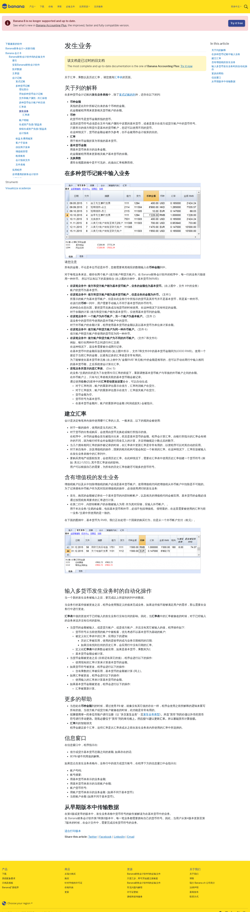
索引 (14, 60)
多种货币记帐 (23, 85)
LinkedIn (119, 837)
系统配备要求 (8, 878)
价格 (50, 6)
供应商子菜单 (23, 147)
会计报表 (24, 133)
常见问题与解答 (135, 887)
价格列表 (69, 887)
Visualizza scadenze (18, 188)
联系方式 (194, 896)
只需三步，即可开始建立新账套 (142, 878)
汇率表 (118, 77)
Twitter (92, 837)
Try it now (186, 66)
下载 (42, 6)
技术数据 (17, 69)
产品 (31, 6)
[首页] (13, 6)
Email (130, 837)
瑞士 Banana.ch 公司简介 (202, 882)
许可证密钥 (132, 892)
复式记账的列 (127, 94)
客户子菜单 (22, 142)
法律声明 (194, 887)
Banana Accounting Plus (51, 25)
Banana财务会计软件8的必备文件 (27, 56)
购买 (67, 878)
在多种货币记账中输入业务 (226, 54)
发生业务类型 (151, 714)
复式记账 (20, 81)
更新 (67, 892)
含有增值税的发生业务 (223, 62)
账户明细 (24, 120)
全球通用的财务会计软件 (25, 174)
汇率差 (26, 114)
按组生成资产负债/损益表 (33, 128)
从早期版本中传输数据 (223, 81)
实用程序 (17, 169)
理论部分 (24, 89)
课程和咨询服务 (135, 896)
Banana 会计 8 (13, 53)
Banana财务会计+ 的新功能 (20, 48)
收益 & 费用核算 (24, 138)
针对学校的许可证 (73, 882)
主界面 (15, 73)
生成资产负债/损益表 (30, 124)
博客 (59, 6)
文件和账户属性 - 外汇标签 (33, 98)
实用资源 (83, 6)
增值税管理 (22, 151)
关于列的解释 (219, 50)
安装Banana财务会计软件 (26, 64)
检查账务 (20, 155)
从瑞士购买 (70, 873)
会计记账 (17, 77)
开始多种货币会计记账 (31, 93)
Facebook (105, 837)
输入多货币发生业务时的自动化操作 (229, 68)
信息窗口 (216, 77)
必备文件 (70, 6)
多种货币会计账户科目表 (32, 102)
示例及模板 (7, 882)
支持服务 (98, 6)
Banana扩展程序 (10, 887)
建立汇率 (216, 58)
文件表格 (20, 164)
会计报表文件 (23, 160)
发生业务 (24, 111)
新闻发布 (194, 892)
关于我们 (194, 873)
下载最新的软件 (13, 43)
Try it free (236, 23)
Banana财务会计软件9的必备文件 (144, 873)
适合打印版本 (73, 831)
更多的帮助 (217, 73)
